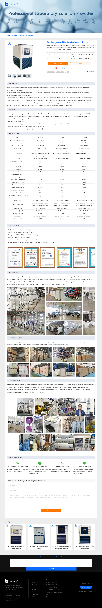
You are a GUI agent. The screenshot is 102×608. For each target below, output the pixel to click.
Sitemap (16, 598)
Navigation (35, 594)
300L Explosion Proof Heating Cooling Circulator (16, 547)
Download (90, 71)
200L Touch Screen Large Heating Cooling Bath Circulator (61, 547)
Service (34, 589)
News (33, 587)
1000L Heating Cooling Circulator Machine (39, 547)
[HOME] (11, 4)
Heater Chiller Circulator (26, 35)
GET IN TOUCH (86, 587)
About (33, 582)
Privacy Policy (9, 598)
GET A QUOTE (58, 64)
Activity (34, 596)
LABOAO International (54, 597)
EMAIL (80, 64)
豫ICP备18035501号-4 (10, 600)
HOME (9, 35)
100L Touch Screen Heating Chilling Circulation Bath (84, 547)
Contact (34, 592)
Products (14, 35)
